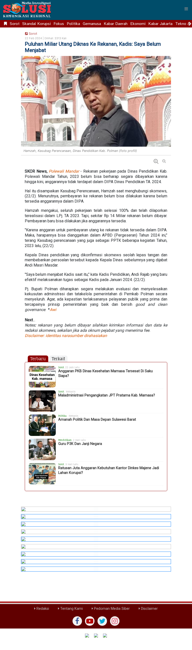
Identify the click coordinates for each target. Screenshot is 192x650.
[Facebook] (77, 621)
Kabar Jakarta (160, 23)
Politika (73, 23)
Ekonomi (138, 23)
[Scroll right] (190, 23)
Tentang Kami (71, 609)
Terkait (58, 358)
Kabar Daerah (116, 23)
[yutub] (90, 621)
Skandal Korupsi (36, 23)
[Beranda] (5, 23)
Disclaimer (149, 609)
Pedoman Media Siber (111, 609)
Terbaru (38, 358)
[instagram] (115, 621)
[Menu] (186, 9)
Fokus (59, 23)
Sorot (15, 23)
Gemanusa (92, 23)
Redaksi (42, 609)
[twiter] (102, 621)
